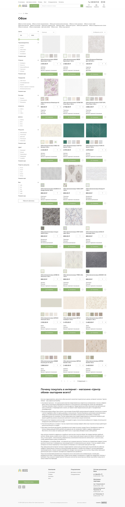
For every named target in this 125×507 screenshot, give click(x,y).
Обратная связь (28, 482)
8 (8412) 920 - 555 (98, 486)
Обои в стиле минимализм (40, 24)
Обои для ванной (23, 25)
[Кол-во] (57, 64)
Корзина (96, 6)
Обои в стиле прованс (76, 24)
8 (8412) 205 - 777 (98, 491)
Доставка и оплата (31, 2)
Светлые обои (60, 25)
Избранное (89, 6)
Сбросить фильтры (28, 200)
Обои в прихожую (34, 27)
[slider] (19, 39)
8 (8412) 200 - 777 (98, 495)
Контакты (61, 2)
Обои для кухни (71, 25)
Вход (104, 6)
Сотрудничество (52, 2)
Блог (45, 2)
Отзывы (40, 2)
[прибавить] (60, 64)
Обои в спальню (23, 27)
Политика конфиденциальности (58, 502)
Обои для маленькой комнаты (59, 24)
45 (74, 381)
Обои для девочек (82, 25)
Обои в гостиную (35, 25)
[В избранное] (60, 74)
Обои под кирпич (64, 27)
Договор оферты (81, 502)
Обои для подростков (48, 25)
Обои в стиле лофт (89, 24)
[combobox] (62, 6)
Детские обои (46, 27)
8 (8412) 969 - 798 (98, 476)
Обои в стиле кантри (24, 24)
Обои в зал (54, 27)
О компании (21, 2)
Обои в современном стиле (97, 25)
